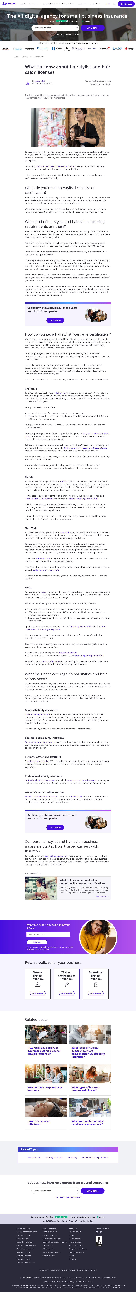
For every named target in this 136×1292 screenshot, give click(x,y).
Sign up (36, 942)
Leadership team (75, 1232)
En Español (93, 1270)
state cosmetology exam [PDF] (83, 498)
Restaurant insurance (24, 1256)
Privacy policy (44, 1270)
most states (76, 796)
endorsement (39, 570)
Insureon (28, 1277)
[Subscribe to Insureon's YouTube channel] (100, 1232)
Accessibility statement (78, 1270)
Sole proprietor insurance (52, 1252)
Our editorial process (76, 1252)
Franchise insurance (50, 1232)
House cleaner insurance (25, 1249)
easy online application (56, 856)
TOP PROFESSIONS (23, 1229)
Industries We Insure (50, 4)
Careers (71, 1235)
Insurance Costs (68, 4)
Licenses (65, 1270)
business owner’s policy (38, 761)
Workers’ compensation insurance (41, 796)
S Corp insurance (49, 1249)
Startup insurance (49, 1256)
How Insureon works (76, 1245)
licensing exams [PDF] (81, 626)
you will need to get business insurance (55, 166)
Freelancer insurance (50, 1235)
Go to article (101, 896)
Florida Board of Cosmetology (39, 498)
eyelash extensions (68, 652)
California (60, 393)
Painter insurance (23, 1239)
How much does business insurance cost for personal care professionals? (43, 1050)
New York (64, 532)
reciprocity (54, 570)
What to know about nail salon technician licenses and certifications (82, 881)
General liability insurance (37, 714)
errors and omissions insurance (81, 780)
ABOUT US (73, 1229)
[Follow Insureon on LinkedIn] (97, 1232)
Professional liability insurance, (40, 780)
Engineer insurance (23, 1259)
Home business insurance (52, 1239)
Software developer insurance (27, 1245)
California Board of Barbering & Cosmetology (85, 448)
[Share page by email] (109, 85)
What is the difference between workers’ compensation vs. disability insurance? (88, 1052)
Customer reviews (75, 1239)
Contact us (72, 1259)
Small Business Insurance (29, 4)
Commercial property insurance (40, 742)
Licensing (72, 1157)
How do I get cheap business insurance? (44, 1089)
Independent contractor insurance (55, 1242)
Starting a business (54, 1157)
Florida (63, 481)
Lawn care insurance (24, 1252)
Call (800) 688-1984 (51, 1221)
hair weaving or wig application (88, 655)
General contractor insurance (27, 1232)
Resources (82, 4)
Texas (43, 592)
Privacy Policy (44, 949)
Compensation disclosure (78, 1249)
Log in (108, 4)
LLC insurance (48, 1245)
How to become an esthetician (38, 1122)
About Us (94, 4)
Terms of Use (31, 949)
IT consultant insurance (25, 1242)
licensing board (43, 558)
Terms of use (55, 1270)
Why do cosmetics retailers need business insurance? (88, 1122)
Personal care (39, 56)
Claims (71, 1256)
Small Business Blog (22, 56)
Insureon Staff (40, 81)
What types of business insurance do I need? (86, 1089)
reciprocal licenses (51, 661)
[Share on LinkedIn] (106, 85)
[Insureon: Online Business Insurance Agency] (9, 4)
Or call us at (68, 34)
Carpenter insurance (24, 1235)
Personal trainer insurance (26, 1263)
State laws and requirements (95, 1157)
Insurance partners (75, 1242)
